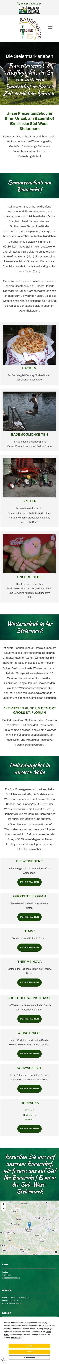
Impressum (6, 1275)
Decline (29, 1352)
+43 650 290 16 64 (29, 3)
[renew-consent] (3, 1361)
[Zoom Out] (3, 1208)
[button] (50, 28)
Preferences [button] (15, 1338)
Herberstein (29, 1115)
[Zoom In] (3, 1204)
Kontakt (5, 1272)
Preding (29, 1110)
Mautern (29, 1119)
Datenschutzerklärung (11, 1278)
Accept (29, 1346)
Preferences (29, 1358)
